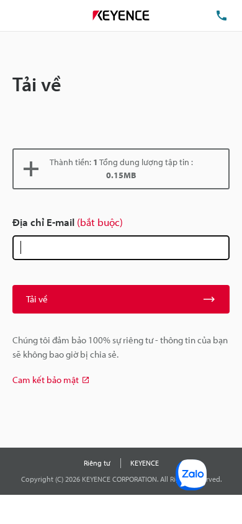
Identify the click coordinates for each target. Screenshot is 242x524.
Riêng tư (97, 463)
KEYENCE (144, 463)
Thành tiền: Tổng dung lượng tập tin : (121, 168)
